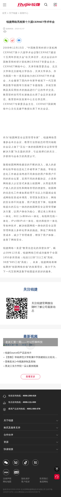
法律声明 (7, 478)
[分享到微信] (6, 40)
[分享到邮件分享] (19, 40)
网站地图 (7, 481)
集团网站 (44, 481)
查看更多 (30, 376)
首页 (4, 13)
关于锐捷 (13, 13)
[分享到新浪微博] (12, 40)
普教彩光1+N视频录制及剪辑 (20, 361)
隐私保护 (25, 478)
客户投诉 (25, 481)
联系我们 (44, 478)
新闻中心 (24, 13)
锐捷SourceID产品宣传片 (18, 353)
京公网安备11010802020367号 (27, 492)
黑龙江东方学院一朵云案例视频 (21, 366)
